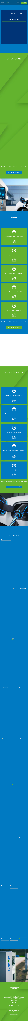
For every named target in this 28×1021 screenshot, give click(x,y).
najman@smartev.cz (14, 1014)
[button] (18, 2)
